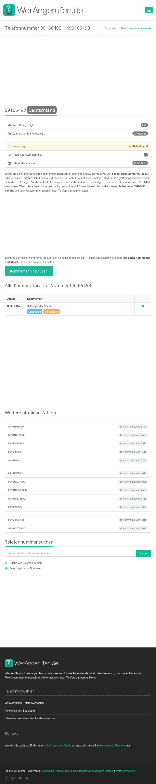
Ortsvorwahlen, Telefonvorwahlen (24, 703)
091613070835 (77, 528)
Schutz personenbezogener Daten (93, 771)
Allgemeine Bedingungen (55, 771)
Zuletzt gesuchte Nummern (25, 568)
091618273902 (77, 435)
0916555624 (77, 507)
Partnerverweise (125, 771)
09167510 (77, 460)
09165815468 (77, 443)
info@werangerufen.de (58, 745)
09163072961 (77, 452)
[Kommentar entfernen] (143, 306)
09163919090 (77, 426)
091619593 (77, 473)
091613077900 (77, 482)
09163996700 (77, 520)
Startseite (110, 28)
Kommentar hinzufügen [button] (29, 271)
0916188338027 (77, 498)
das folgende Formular (112, 745)
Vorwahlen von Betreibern (20, 710)
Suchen (143, 553)
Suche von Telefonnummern (26, 563)
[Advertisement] (78, 72)
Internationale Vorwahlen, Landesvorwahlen (30, 718)
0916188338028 (77, 490)
